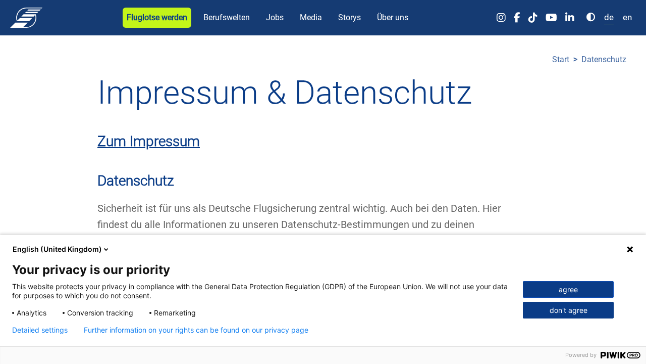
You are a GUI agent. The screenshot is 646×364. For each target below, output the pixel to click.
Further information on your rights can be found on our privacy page (196, 330)
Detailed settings (40, 330)
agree (568, 289)
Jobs (275, 17)
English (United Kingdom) (57, 249)
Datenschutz (603, 59)
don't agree (568, 310)
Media (311, 17)
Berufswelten (226, 17)
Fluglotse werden (157, 17)
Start (560, 59)
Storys (349, 17)
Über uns (392, 17)
